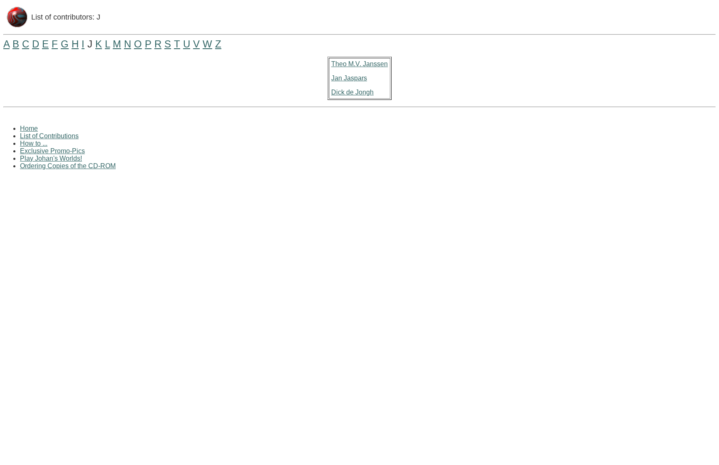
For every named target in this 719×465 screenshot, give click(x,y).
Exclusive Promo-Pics (52, 150)
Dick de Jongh (352, 92)
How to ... (33, 143)
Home (29, 128)
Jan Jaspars (349, 78)
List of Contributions (49, 135)
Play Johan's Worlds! (51, 158)
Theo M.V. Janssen (359, 63)
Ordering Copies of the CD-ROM (68, 165)
